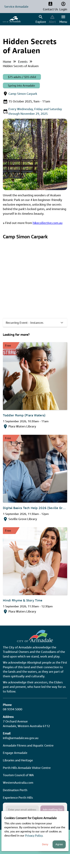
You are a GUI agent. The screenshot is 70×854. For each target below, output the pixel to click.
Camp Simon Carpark (22, 93)
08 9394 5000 (12, 709)
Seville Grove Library (22, 519)
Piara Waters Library (22, 426)
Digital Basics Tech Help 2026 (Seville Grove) (35, 508)
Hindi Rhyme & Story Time (22, 600)
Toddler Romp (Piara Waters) (24, 415)
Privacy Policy (34, 835)
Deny (45, 844)
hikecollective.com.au (47, 223)
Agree (59, 844)
